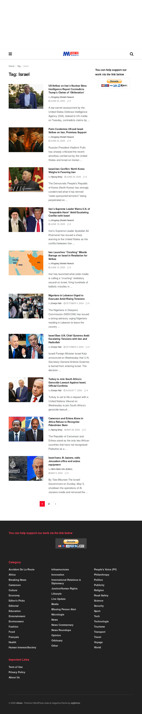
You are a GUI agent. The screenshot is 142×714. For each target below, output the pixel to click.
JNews (19, 702)
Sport (97, 611)
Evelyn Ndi (56, 303)
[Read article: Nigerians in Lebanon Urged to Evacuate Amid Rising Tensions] (26, 306)
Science (98, 600)
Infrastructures (60, 569)
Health (12, 642)
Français (14, 637)
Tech (97, 616)
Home (11, 65)
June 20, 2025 (73, 176)
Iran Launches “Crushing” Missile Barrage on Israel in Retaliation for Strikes (67, 255)
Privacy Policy (17, 672)
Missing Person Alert (63, 609)
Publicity (99, 585)
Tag (19, 65)
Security (99, 605)
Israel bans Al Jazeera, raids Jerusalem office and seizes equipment (64, 461)
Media (55, 604)
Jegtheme (75, 702)
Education (15, 611)
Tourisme (99, 626)
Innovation (57, 574)
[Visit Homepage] (71, 54)
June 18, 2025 (57, 223)
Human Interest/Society (22, 647)
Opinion (56, 635)
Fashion (13, 626)
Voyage (98, 642)
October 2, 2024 (74, 346)
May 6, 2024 (56, 472)
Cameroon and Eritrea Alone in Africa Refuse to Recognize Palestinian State (65, 422)
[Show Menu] (10, 54)
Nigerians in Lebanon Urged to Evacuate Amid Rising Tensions (66, 297)
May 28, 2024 (73, 429)
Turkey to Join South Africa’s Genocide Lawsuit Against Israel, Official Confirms (67, 382)
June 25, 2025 (57, 100)
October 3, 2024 (74, 303)
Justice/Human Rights (64, 588)
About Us (14, 677)
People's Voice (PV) (105, 569)
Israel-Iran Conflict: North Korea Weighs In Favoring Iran (66, 170)
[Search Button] (131, 54)
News (54, 619)
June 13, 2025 (57, 267)
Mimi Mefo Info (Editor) (61, 468)
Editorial (14, 605)
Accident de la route (21, 569)
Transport (99, 631)
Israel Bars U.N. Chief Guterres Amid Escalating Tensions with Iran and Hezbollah (68, 339)
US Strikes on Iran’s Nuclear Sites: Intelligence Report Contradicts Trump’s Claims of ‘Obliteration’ (67, 89)
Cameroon (15, 585)
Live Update (58, 599)
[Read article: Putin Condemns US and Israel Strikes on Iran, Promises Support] (26, 139)
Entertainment (17, 616)
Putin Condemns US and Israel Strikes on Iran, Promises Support (67, 130)
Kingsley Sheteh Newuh (62, 96)
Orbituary (57, 640)
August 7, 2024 (73, 390)
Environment (16, 621)
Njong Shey (56, 176)
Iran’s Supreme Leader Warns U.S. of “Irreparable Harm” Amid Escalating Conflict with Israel (69, 212)
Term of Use (16, 667)
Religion (99, 590)
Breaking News (17, 579)
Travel (97, 637)
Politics (98, 579)
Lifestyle (56, 593)
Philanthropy (101, 574)
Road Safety (101, 595)
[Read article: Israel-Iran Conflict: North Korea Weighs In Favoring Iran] (26, 179)
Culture (13, 590)
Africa (12, 574)
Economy (14, 595)
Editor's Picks (17, 600)
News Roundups (61, 630)
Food (12, 631)
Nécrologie (57, 614)
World (97, 647)
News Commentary (62, 625)
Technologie (101, 621)
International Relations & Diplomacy (66, 581)
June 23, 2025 (57, 140)
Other (54, 645)
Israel (26, 65)
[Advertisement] (71, 24)
